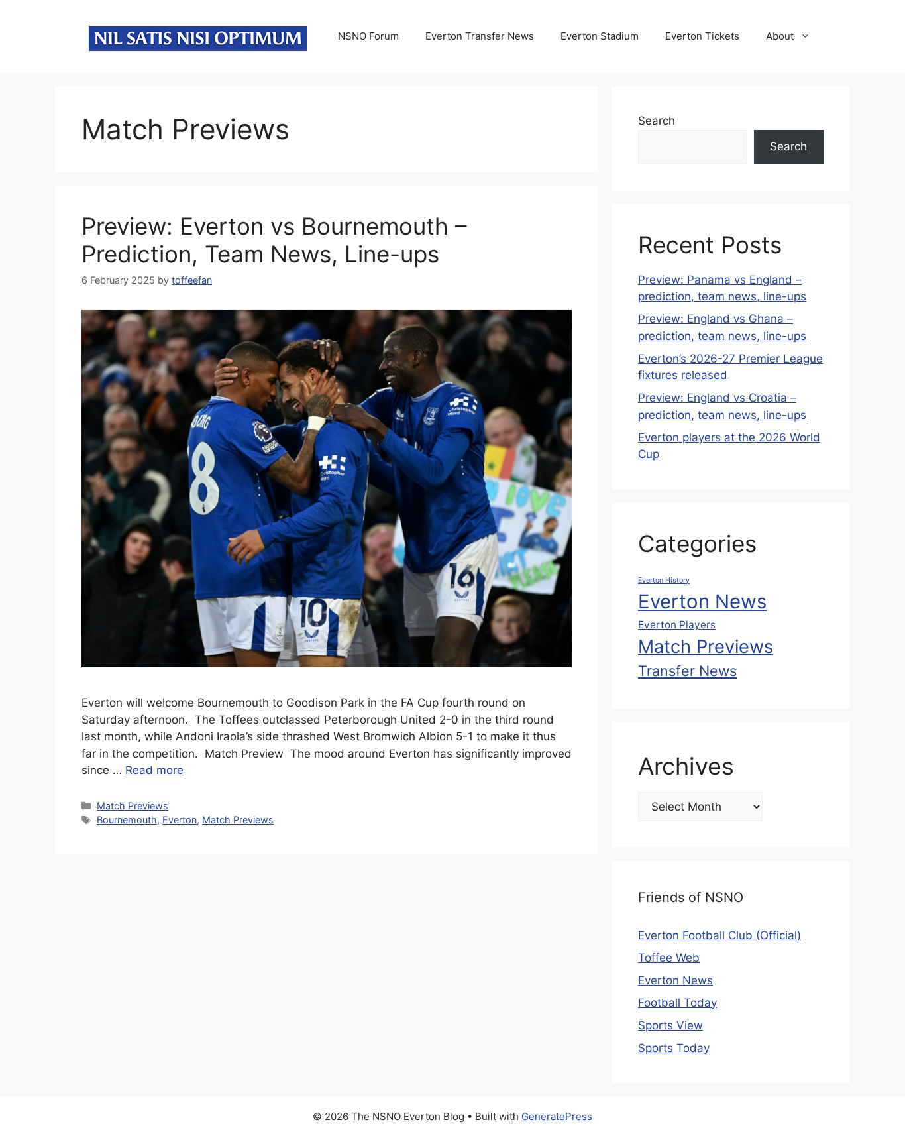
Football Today (677, 1002)
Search (656, 120)
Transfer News (687, 670)
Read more (154, 770)
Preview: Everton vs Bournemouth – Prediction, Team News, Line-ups (274, 240)
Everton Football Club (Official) (719, 935)
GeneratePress (556, 1116)
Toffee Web (669, 957)
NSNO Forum (368, 36)
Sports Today (674, 1047)
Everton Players (677, 624)
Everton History (664, 580)
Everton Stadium (599, 36)
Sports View (670, 1025)
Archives (686, 766)
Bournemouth (127, 819)
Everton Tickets (702, 36)
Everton (179, 819)
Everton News (702, 601)
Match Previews (132, 805)
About (780, 36)
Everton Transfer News (479, 36)
